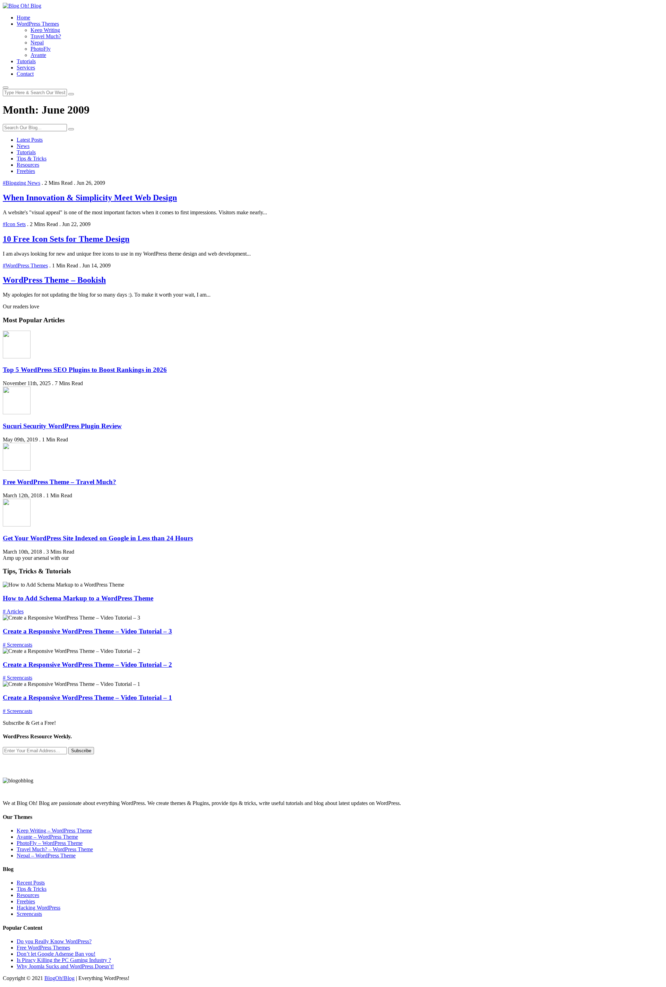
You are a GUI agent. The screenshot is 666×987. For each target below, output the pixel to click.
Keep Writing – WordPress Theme (54, 830)
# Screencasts (17, 645)
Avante (38, 55)
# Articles (13, 611)
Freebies (26, 171)
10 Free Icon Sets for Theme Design (66, 238)
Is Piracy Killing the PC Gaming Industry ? (64, 960)
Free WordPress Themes (43, 948)
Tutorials (26, 61)
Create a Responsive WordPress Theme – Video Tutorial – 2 (87, 664)
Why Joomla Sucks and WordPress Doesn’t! (65, 966)
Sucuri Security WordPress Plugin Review (62, 426)
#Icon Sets (14, 224)
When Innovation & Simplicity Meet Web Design (90, 197)
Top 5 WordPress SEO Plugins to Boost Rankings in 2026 (85, 369)
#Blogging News (21, 183)
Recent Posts (31, 883)
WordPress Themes (38, 24)
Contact (25, 74)
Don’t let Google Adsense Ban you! (56, 954)
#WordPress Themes (25, 265)
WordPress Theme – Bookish (54, 279)
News (23, 146)
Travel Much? (46, 36)
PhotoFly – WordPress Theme (50, 843)
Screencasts (29, 914)
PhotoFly (41, 49)
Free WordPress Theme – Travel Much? (59, 482)
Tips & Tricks (31, 158)
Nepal (37, 42)
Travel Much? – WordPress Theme (55, 849)
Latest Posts (30, 140)
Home (23, 17)
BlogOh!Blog (59, 978)
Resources (28, 165)
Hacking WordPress (38, 908)
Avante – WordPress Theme (47, 837)
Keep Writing (45, 30)
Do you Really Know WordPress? (54, 941)
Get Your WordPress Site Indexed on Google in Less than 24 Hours (98, 538)
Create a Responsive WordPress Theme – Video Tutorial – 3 (87, 631)
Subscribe (81, 750)
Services (26, 67)
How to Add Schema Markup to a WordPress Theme (78, 598)
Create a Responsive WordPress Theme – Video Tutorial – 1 (87, 697)
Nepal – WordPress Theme (46, 856)
